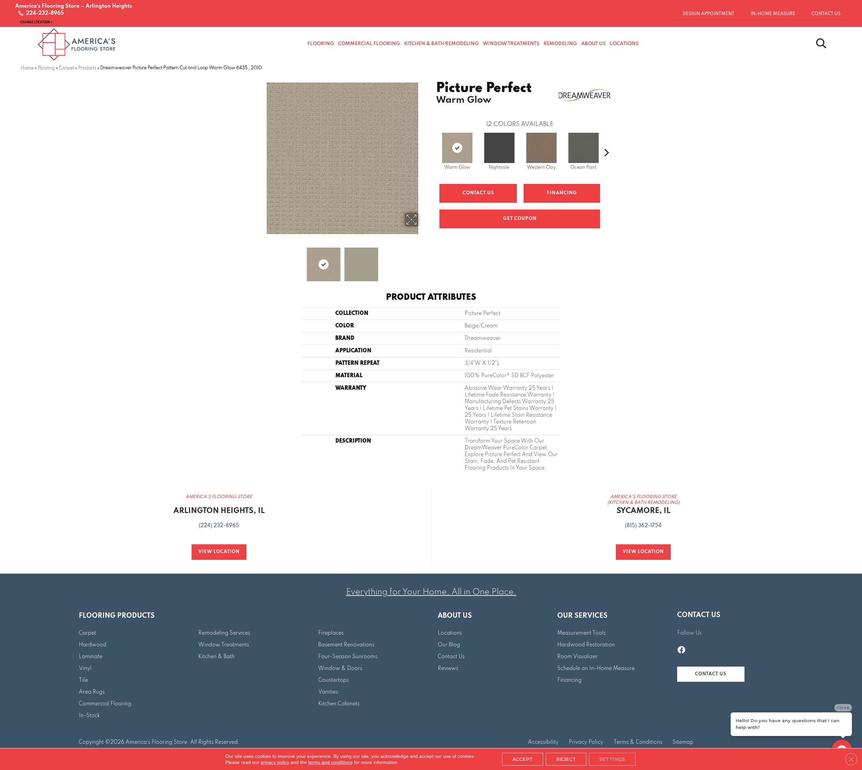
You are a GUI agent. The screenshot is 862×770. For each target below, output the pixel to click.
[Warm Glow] (457, 148)
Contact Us (478, 193)
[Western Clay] (541, 148)
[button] (710, 674)
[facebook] (681, 650)
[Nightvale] (499, 148)
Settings (612, 759)
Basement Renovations (346, 645)
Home (26, 68)
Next (422, 261)
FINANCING (562, 193)
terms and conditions (330, 762)
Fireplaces (331, 633)
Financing (569, 680)
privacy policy (275, 762)
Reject (566, 759)
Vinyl (85, 668)
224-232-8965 (43, 13)
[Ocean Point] (583, 148)
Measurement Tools (581, 633)
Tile (83, 680)
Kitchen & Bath (216, 657)
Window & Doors (340, 668)
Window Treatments (223, 645)
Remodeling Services (224, 633)
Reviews (448, 668)
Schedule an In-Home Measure (596, 668)
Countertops (333, 680)
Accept (522, 759)
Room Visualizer (577, 657)
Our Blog (449, 645)
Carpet (66, 68)
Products (87, 68)
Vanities (328, 692)
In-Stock (89, 715)
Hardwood (92, 645)
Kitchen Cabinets (339, 704)
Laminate (90, 657)
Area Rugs (92, 692)
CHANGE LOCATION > (36, 22)
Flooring (46, 68)
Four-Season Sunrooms (347, 657)
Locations (450, 633)
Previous (262, 261)
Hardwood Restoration (586, 645)
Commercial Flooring (105, 704)
